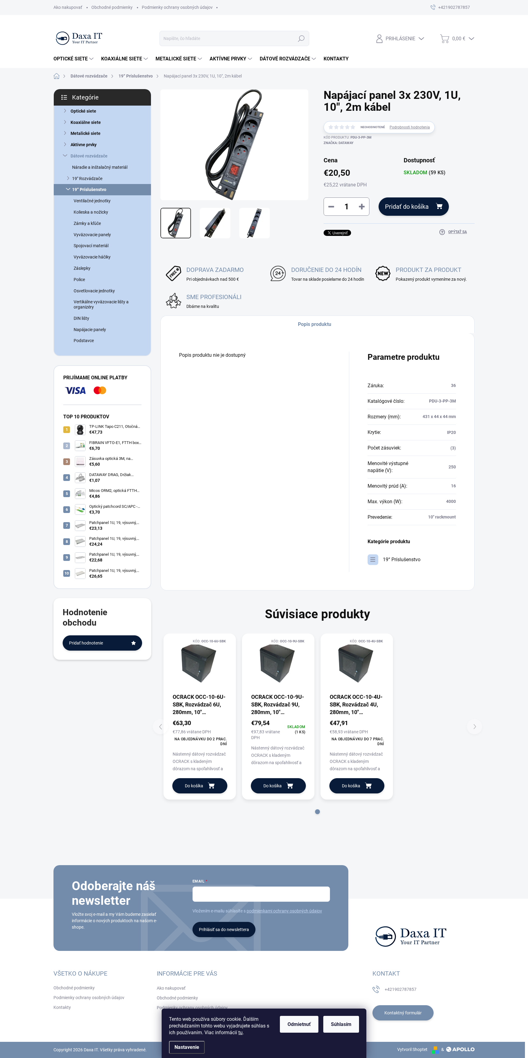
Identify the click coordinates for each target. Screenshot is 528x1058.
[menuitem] (74, 59)
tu (240, 1032)
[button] (317, 812)
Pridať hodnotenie (86, 643)
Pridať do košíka (407, 206)
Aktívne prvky (84, 144)
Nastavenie (186, 1047)
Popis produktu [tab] (314, 324)
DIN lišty (81, 318)
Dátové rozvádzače (89, 155)
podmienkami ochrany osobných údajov (284, 910)
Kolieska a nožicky (91, 212)
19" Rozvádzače (87, 178)
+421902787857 (400, 989)
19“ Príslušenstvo (89, 189)
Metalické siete (86, 133)
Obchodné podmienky (112, 7)
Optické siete (83, 111)
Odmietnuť (299, 1024)
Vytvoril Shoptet (412, 1049)
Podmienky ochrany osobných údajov (177, 7)
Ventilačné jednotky (92, 200)
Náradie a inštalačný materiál (99, 167)
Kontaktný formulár (403, 1012)
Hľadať (301, 38)
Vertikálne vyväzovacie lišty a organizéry (101, 304)
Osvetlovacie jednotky (94, 290)
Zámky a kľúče (87, 223)
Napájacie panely (90, 329)
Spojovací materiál (91, 245)
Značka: (339, 143)
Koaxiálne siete (86, 122)
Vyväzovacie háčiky (92, 257)
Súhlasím (341, 1024)
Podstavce (84, 340)
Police (79, 279)
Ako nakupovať (67, 7)
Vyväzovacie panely (92, 234)
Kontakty (62, 1007)
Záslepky (82, 268)
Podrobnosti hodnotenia (410, 127)
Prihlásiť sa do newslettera (224, 929)
